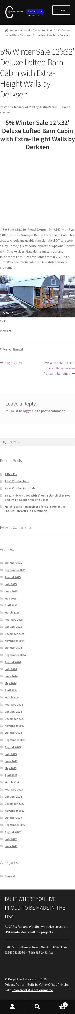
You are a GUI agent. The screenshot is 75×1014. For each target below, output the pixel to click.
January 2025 (13, 627)
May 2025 (10, 598)
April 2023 (11, 775)
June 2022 (11, 846)
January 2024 (13, 712)
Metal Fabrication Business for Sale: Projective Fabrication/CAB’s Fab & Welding (35, 509)
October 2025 (13, 563)
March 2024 (12, 697)
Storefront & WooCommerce (32, 990)
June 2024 (11, 676)
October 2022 (13, 818)
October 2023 (13, 733)
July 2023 (11, 754)
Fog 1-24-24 (13, 363)
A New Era (11, 474)
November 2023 (14, 726)
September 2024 (15, 655)
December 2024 (14, 634)
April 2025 (11, 605)
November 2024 (14, 641)
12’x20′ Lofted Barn (17, 481)
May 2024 (10, 683)
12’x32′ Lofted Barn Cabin (21, 488)
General (25, 30)
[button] (70, 280)
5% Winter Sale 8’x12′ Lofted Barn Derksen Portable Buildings (59, 368)
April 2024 (11, 690)
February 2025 (14, 619)
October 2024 (13, 648)
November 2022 (14, 810)
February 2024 (14, 704)
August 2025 (13, 577)
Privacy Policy (14, 984)
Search (37, 1007)
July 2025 (11, 584)
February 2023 (14, 789)
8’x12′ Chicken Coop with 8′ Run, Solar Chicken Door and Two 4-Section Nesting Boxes (38, 498)
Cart (58, 1003)
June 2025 (11, 591)
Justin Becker (48, 107)
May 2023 (10, 768)
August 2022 (13, 832)
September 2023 (15, 740)
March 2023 (12, 782)
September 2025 (15, 570)
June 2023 (11, 761)
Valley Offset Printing (54, 984)
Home (13, 30)
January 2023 (13, 796)
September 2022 (15, 825)
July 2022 (11, 839)
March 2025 (12, 612)
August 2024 (13, 662)
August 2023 (13, 747)
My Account (12, 1007)
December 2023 (14, 719)
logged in (29, 411)
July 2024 (11, 669)
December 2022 (14, 804)
